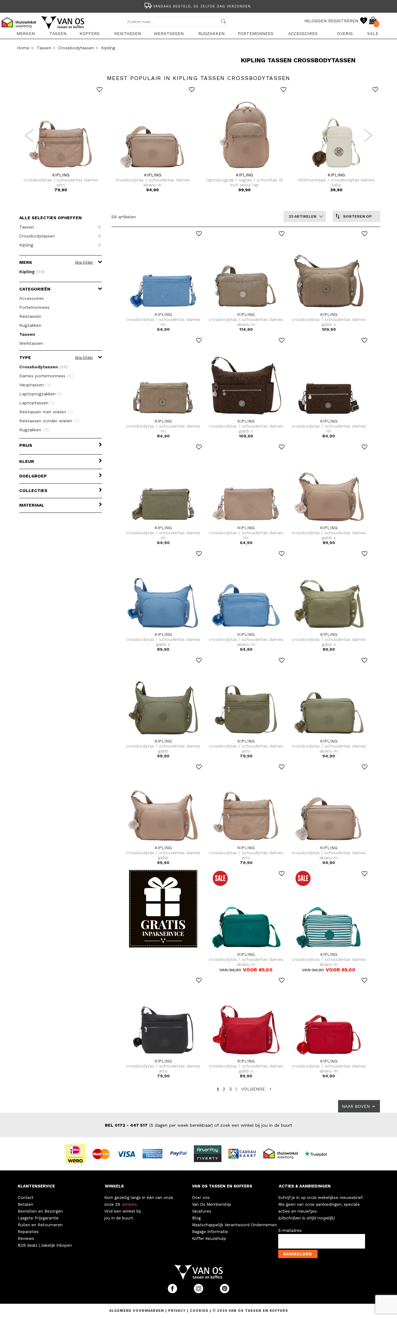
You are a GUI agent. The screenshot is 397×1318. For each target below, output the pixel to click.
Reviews (26, 1238)
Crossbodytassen (76, 47)
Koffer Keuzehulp (209, 1238)
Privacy (177, 1311)
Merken (25, 33)
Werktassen (169, 33)
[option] (198, 5)
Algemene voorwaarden (137, 1311)
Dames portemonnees (46, 375)
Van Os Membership (211, 1204)
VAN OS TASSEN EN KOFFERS (222, 1186)
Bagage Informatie (210, 1231)
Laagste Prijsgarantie (38, 1218)
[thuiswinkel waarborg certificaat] (283, 1153)
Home (23, 47)
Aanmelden (297, 1254)
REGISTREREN (343, 20)
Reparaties (28, 1231)
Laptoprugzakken (40, 393)
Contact (25, 1197)
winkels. (130, 1204)
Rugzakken (211, 33)
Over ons (201, 1197)
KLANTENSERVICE (36, 1186)
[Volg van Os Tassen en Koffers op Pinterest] (224, 1291)
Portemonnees (256, 33)
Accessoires (303, 33)
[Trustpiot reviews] (318, 1153)
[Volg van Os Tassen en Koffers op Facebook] (173, 1291)
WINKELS (114, 1186)
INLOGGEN (315, 20)
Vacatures (201, 1211)
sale (372, 33)
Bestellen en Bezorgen (40, 1211)
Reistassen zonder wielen (49, 420)
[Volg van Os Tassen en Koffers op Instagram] (199, 1291)
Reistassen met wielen (46, 411)
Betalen (25, 1204)
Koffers (89, 33)
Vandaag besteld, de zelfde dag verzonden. (202, 6)
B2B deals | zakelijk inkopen (45, 1245)
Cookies (199, 1311)
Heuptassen (35, 384)
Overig (345, 33)
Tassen (57, 33)
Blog (196, 1218)
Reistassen (127, 33)
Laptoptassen (37, 402)
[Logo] (63, 28)
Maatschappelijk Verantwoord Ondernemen (234, 1225)
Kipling (108, 47)
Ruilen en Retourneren (40, 1225)
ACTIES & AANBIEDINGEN (305, 1186)
